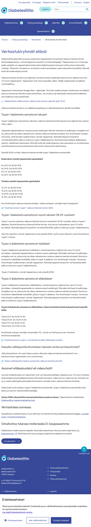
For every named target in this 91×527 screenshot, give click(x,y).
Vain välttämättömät (38, 520)
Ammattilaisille (75, 23)
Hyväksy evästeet (61, 520)
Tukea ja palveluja (35, 23)
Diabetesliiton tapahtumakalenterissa (18, 400)
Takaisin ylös (84, 454)
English (86, 2)
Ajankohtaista (43, 31)
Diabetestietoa (11, 23)
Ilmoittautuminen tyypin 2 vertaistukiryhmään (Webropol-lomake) (31, 340)
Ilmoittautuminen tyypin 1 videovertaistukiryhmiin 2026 (27, 207)
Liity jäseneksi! (9, 441)
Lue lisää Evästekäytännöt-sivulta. (17, 512)
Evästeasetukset (15, 520)
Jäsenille (56, 23)
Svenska (78, 2)
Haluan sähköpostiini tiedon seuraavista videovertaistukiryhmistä (31, 361)
